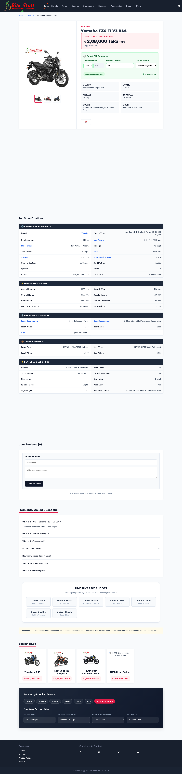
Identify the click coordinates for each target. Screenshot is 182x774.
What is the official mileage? (35, 534)
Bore (95, 251)
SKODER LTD (98, 770)
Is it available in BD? (31, 548)
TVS (89, 701)
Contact (22, 750)
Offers (138, 6)
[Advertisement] (91, 151)
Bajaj (67, 701)
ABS (23, 332)
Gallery (22, 761)
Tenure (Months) (143, 60)
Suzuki (55, 701)
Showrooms (88, 6)
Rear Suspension (101, 321)
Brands (54, 6)
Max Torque (26, 246)
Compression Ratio (102, 257)
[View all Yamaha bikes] (86, 122)
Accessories (116, 6)
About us (22, 754)
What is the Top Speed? (33, 541)
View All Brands (105, 701)
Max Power (98, 240)
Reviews (75, 6)
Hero (78, 701)
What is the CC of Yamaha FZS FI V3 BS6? (41, 522)
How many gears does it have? (36, 556)
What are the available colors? (36, 563)
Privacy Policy (25, 758)
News (64, 6)
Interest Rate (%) (114, 60)
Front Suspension (29, 321)
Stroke (24, 257)
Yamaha (30, 15)
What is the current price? (34, 570)
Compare (102, 6)
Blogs (128, 6)
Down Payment (90, 60)
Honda (29, 701)
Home (46, 6)
